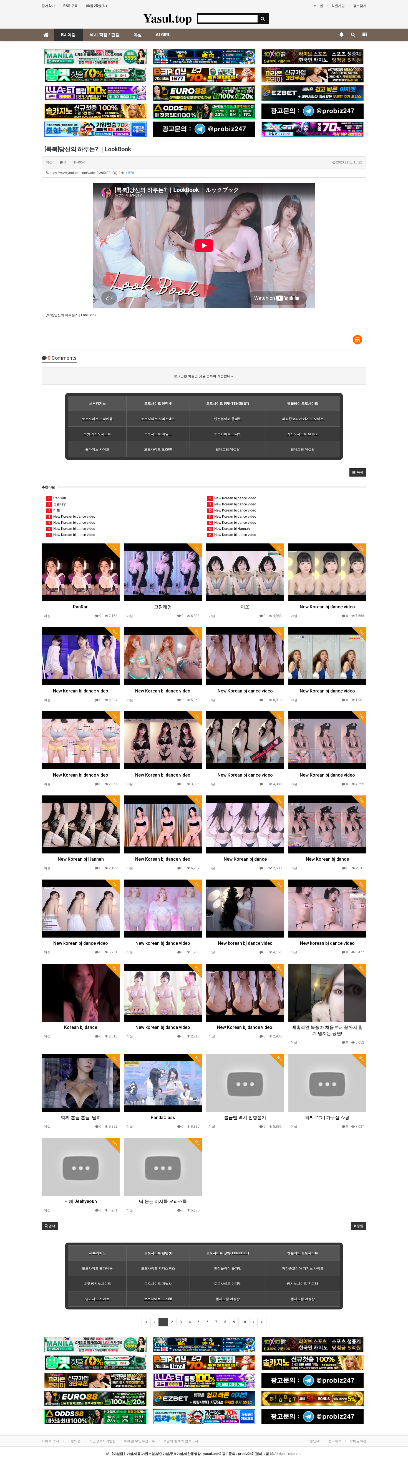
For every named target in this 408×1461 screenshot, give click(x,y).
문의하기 (334, 1441)
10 (244, 1322)
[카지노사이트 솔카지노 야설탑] (95, 111)
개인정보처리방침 (102, 1441)
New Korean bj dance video (71, 516)
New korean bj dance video (80, 943)
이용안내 (313, 1441)
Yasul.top (167, 18)
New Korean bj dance (245, 859)
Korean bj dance (80, 1027)
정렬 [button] (359, 1226)
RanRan (57, 498)
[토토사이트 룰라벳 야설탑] (95, 92)
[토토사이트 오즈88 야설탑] (204, 111)
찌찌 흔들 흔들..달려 (81, 1117)
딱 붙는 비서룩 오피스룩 (163, 1201)
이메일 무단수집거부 (139, 1441)
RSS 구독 (70, 6)
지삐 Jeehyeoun (80, 1201)
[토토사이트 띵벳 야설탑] (95, 74)
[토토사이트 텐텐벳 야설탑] (312, 56)
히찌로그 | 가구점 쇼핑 (327, 1117)
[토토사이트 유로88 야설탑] (204, 92)
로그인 (318, 6)
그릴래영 (57, 504)
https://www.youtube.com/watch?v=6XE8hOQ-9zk (91, 173)
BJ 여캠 (68, 34)
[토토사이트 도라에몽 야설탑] (95, 129)
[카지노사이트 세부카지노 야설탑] (204, 56)
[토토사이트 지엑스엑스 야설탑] (312, 129)
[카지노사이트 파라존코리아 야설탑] (312, 74)
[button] (357, 472)
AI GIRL (163, 34)
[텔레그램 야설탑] (312, 111)
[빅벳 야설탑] (312, 1398)
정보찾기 (359, 6)
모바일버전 (358, 1441)
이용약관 (74, 1441)
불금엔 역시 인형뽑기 (245, 1117)
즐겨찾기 (48, 6)
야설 (138, 34)
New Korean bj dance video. (245, 1027)
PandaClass (163, 1117)
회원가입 (338, 6)
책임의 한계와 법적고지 (180, 1441)
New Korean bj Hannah (229, 529)
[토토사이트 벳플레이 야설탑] (204, 74)
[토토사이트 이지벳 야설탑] (312, 92)
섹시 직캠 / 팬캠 (105, 34)
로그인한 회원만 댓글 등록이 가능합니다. (204, 376)
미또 (54, 510)
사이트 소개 (50, 1441)
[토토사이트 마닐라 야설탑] (95, 56)
